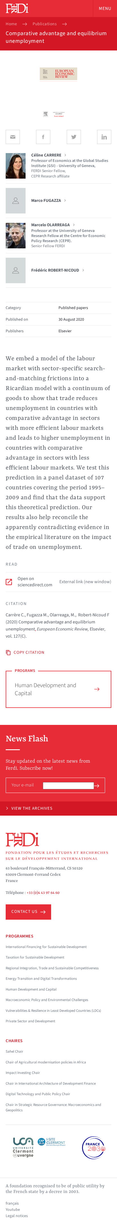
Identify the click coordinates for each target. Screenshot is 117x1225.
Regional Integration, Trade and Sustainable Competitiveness (52, 968)
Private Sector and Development (30, 1021)
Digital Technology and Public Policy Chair (38, 1094)
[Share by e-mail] (13, 137)
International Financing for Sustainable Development (46, 946)
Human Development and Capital (45, 689)
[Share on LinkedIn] (104, 137)
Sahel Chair (14, 1051)
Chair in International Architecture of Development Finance (51, 1083)
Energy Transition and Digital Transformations (41, 978)
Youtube (13, 1210)
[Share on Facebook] (43, 137)
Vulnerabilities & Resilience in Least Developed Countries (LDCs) (53, 1010)
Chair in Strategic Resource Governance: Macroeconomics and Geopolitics (53, 1107)
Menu (105, 8)
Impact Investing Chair (23, 1072)
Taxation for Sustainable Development (35, 957)
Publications (45, 24)
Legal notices (17, 1216)
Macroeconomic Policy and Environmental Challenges (47, 999)
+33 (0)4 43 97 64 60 (43, 892)
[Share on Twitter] (74, 137)
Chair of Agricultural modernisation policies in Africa (46, 1062)
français (12, 1203)
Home (11, 24)
